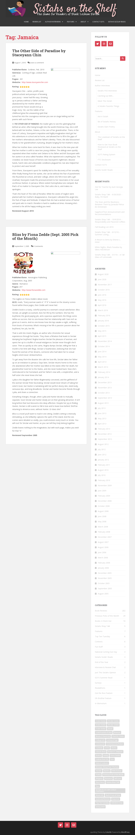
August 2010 (103, 470)
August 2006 (103, 547)
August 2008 (103, 511)
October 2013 (104, 392)
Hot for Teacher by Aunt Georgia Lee (109, 188)
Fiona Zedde (115, 755)
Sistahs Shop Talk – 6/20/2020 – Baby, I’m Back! (108, 195)
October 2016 (104, 289)
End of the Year (101, 662)
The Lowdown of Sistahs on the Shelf (111, 138)
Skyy (97, 786)
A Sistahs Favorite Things (108, 106)
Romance (108, 778)
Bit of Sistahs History (107, 121)
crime (107, 748)
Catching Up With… (106, 96)
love (112, 759)
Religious (99, 778)
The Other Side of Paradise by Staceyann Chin (39, 52)
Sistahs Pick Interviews (107, 90)
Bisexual (117, 732)
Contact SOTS (98, 22)
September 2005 (105, 588)
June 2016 (102, 295)
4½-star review (113, 725)
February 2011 (104, 465)
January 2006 (103, 568)
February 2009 (104, 496)
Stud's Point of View (113, 795)
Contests (99, 641)
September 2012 (105, 439)
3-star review (100, 721)
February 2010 (104, 480)
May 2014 (102, 356)
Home (26, 22)
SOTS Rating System (106, 154)
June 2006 (102, 552)
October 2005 (104, 583)
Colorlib (108, 832)
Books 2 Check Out (103, 621)
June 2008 (102, 516)
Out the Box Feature (103, 693)
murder (99, 771)
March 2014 (103, 367)
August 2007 (103, 542)
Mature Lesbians (102, 763)
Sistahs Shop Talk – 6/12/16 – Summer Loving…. (107, 233)
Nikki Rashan (116, 771)
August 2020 (103, 274)
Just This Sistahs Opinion (105, 672)
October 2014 (104, 346)
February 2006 (104, 562)
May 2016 (102, 300)
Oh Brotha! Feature (103, 698)
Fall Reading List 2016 (104, 227)
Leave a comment (37, 62)
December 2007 (105, 537)
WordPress (125, 832)
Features (70, 22)
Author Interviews (53, 22)
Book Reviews (101, 610)
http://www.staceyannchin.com (35, 82)
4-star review (100, 725)
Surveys (98, 683)
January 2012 (103, 459)
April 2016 (102, 305)
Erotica (98, 755)
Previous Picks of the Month (107, 616)
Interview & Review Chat (105, 667)
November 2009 (105, 485)
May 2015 (102, 331)
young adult (100, 807)
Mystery (107, 771)
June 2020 (102, 279)
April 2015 (102, 336)
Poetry (98, 774)
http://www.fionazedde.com (33, 290)
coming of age (112, 740)
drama (113, 748)
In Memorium (101, 703)
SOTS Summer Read (103, 677)
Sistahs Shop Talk (102, 626)
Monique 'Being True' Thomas (107, 767)
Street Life (99, 795)
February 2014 (104, 372)
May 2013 (102, 418)
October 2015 (104, 326)
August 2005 (103, 593)
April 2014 (102, 362)
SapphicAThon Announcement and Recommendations (109, 213)
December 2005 (105, 573)
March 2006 (103, 557)
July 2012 (101, 449)
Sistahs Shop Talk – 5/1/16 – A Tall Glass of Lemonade (109, 255)
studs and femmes (103, 799)
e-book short (101, 751)
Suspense (115, 799)
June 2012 (102, 454)
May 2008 (102, 521)
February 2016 (104, 315)
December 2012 (105, 434)
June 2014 (102, 351)
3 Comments (38, 246)
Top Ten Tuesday (102, 636)
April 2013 (102, 423)
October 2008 (104, 506)
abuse (110, 728)
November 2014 (105, 341)
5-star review (100, 728)
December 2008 (105, 501)
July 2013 (101, 408)
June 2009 (102, 490)
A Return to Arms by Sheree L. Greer (108, 240)
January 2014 (103, 377)
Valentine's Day (116, 803)
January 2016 (103, 320)
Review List (37, 22)
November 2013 (105, 387)
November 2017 (105, 284)
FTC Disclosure (104, 159)
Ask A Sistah (103, 116)
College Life (100, 740)
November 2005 (105, 578)
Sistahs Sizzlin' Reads (104, 657)
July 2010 (101, 475)
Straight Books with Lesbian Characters (106, 790)
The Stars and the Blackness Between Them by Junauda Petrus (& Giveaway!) (109, 204)
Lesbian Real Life (102, 759)
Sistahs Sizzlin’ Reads (117, 22)
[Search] (122, 58)
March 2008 (103, 526)
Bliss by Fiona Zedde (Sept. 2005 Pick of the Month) (45, 236)
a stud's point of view (104, 732)
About (83, 22)
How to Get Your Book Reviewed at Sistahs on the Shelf (109, 147)
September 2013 (105, 398)
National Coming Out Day (106, 652)
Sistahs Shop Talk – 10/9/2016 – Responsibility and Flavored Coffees (110, 220)
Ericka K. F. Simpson (115, 751)
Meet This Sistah (105, 101)
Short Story (100, 782)
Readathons (100, 688)
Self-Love (117, 778)
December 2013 (105, 382)
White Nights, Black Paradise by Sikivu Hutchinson (108, 248)
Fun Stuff (99, 646)
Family (105, 755)
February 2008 (104, 532)
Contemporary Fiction (115, 744)
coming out (100, 744)
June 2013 (102, 413)
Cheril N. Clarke (118, 736)
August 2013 (103, 403)
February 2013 (104, 429)
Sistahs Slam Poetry (106, 126)
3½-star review (113, 721)
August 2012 (103, 444)
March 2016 (103, 310)
